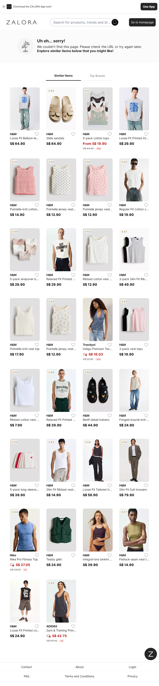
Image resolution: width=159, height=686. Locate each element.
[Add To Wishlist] (37, 134)
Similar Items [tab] (63, 75)
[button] (79, 6)
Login (132, 667)
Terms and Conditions (79, 676)
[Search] (115, 22)
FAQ (26, 676)
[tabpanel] (79, 366)
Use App (149, 6)
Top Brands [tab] (97, 75)
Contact (26, 667)
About (80, 667)
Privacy (133, 676)
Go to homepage (142, 22)
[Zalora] (21, 22)
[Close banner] (4, 7)
